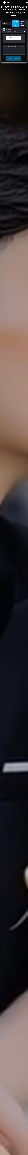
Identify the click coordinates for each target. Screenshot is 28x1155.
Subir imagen (14, 38)
